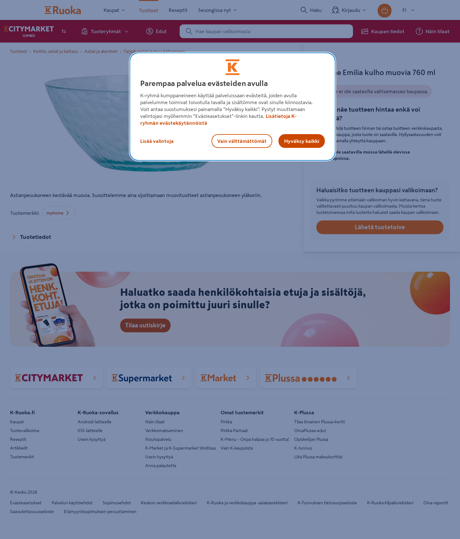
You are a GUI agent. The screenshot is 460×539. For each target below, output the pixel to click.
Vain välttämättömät (242, 141)
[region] (232, 106)
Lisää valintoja (157, 141)
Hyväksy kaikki (301, 141)
